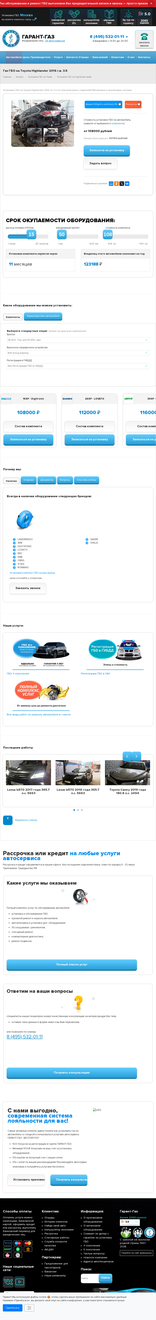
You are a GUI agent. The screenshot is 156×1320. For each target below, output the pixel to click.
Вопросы (65, 479)
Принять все (13, 1307)
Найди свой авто (55, 1225)
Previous (17, 122)
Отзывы (84, 57)
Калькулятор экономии (59, 1229)
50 (62, 234)
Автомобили (14, 57)
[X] (121, 183)
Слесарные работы (57, 1237)
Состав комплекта (28, 426)
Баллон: (11, 334)
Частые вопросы (94, 1253)
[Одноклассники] (116, 183)
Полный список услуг (72, 964)
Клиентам (118, 57)
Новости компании (95, 1257)
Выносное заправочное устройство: (27, 347)
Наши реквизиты (55, 1275)
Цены (26, 57)
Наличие (11, 481)
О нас (131, 57)
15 (31, 234)
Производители (41, 57)
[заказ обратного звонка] (144, 39)
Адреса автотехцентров (99, 1261)
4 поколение (92, 1245)
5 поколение (92, 1249)
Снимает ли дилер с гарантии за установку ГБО (98, 1237)
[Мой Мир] (111, 183)
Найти (105, 1278)
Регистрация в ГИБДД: (19, 360)
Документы (46, 479)
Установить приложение (29, 1180)
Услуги (59, 57)
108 (107, 234)
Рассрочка (51, 1233)
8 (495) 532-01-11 (107, 36)
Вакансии (51, 1271)
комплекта (118, 123)
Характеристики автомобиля (43, 316)
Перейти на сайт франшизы (136, 1253)
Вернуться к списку (26, 820)
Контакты (144, 57)
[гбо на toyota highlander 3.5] (42, 123)
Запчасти (72, 57)
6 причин (29, 479)
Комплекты (13, 317)
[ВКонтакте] (127, 183)
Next (68, 122)
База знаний (100, 57)
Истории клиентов (56, 1221)
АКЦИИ (49, 1249)
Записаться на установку (28, 439)
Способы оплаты (86, 479)
